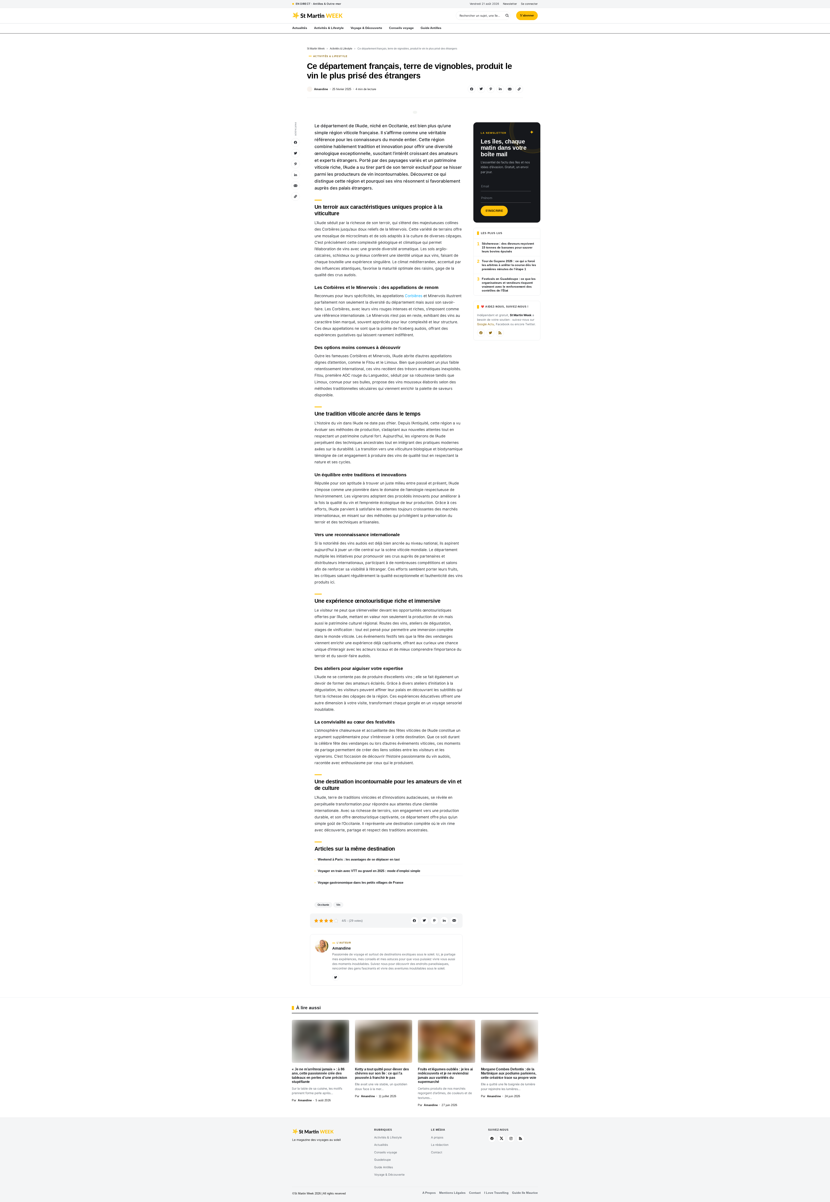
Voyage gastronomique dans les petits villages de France (360, 882)
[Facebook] (481, 333)
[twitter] (501, 1138)
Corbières (413, 295)
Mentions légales (452, 1192)
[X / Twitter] (490, 333)
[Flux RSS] (500, 333)
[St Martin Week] (353, 15)
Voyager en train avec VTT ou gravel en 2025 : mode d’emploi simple (369, 871)
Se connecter (529, 3)
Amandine (321, 89)
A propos (437, 1137)
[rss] (520, 1138)
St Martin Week (316, 48)
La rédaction (440, 1144)
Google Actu (485, 324)
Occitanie (323, 904)
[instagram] (511, 1138)
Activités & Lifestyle (341, 48)
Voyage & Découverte (389, 1174)
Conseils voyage (385, 1152)
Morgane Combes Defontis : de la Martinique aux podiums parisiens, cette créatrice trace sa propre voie (508, 1073)
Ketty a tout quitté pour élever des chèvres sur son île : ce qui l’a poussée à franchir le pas (382, 1073)
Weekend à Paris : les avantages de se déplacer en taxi (359, 859)
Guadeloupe (382, 1159)
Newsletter (510, 3)
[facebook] (492, 1138)
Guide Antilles (383, 1167)
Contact (436, 1152)
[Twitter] (335, 977)
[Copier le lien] (519, 89)
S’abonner (527, 15)
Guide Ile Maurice (525, 1192)
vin (338, 904)
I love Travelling (496, 1192)
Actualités (381, 1144)
